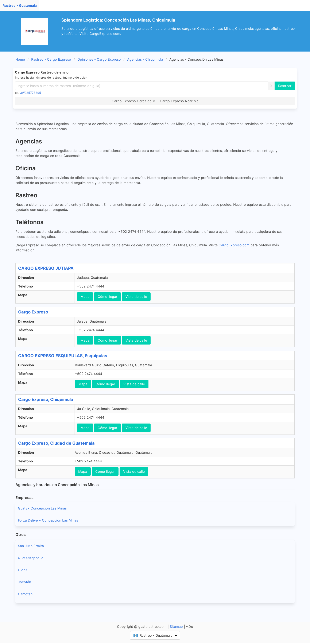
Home (20, 59)
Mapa (85, 296)
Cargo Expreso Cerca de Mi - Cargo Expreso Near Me (155, 101)
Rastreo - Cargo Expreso (51, 59)
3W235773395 (30, 92)
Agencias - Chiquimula (145, 59)
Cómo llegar (107, 296)
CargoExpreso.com (234, 245)
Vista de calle (136, 296)
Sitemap (176, 626)
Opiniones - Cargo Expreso (99, 59)
